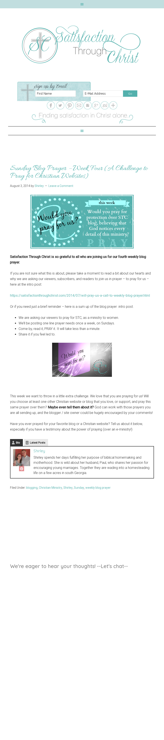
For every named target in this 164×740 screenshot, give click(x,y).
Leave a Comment (60, 186)
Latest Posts (37, 442)
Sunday (79, 487)
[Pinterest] (21, 469)
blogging (32, 487)
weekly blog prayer (98, 487)
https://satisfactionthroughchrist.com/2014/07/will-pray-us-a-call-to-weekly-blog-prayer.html (80, 295)
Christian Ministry (50, 487)
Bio (18, 442)
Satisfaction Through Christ (82, 44)
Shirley (39, 450)
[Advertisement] (82, 145)
